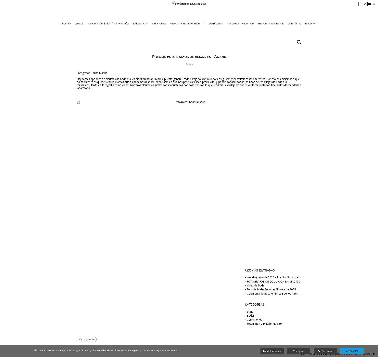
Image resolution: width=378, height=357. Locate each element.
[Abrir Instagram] (365, 4)
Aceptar (353, 351)
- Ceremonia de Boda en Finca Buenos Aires (271, 293)
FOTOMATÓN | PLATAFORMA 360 (108, 23)
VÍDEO (78, 23)
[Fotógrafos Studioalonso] (189, 9)
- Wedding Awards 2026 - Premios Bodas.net (272, 277)
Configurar (298, 351)
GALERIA (138, 23)
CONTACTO (294, 23)
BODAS (66, 23)
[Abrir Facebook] (360, 4)
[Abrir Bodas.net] (374, 4)
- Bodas (249, 315)
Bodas (189, 64)
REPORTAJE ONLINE (271, 23)
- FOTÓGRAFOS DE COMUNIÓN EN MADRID (272, 281)
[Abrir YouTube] (369, 4)
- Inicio (249, 311)
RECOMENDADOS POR (240, 23)
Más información (272, 351)
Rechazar (326, 351)
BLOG (308, 23)
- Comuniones (253, 319)
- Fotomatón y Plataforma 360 (263, 323)
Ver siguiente (86, 339)
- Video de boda (254, 285)
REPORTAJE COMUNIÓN (185, 23)
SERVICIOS (215, 23)
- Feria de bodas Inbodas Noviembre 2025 (270, 289)
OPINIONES (159, 23)
